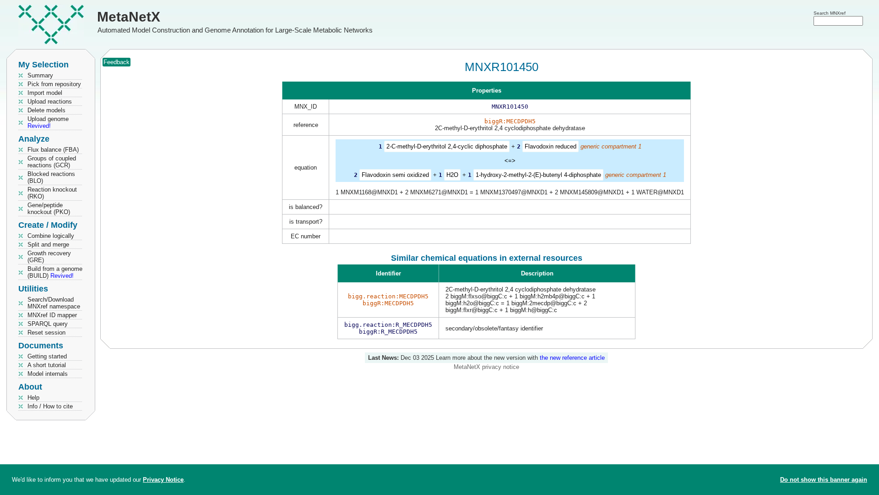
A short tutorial (46, 365)
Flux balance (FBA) (53, 149)
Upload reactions (49, 101)
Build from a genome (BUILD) (54, 272)
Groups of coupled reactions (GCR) (51, 162)
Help (33, 397)
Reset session (46, 332)
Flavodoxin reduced (550, 146)
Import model (44, 92)
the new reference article (572, 357)
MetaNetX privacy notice (486, 366)
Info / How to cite (50, 406)
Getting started (47, 356)
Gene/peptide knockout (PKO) (48, 208)
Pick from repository (54, 84)
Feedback (116, 62)
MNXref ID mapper (52, 315)
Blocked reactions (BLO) (51, 177)
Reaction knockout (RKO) (52, 193)
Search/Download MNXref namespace (53, 303)
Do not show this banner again (823, 479)
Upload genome (48, 122)
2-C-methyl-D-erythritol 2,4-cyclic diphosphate (446, 146)
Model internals (47, 373)
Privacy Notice (163, 479)
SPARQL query (47, 323)
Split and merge (48, 244)
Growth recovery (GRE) (49, 257)
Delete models (46, 110)
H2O (452, 174)
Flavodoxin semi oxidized (395, 174)
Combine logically (50, 235)
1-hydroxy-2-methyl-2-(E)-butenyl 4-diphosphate (538, 174)
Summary (40, 75)
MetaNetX (128, 16)
